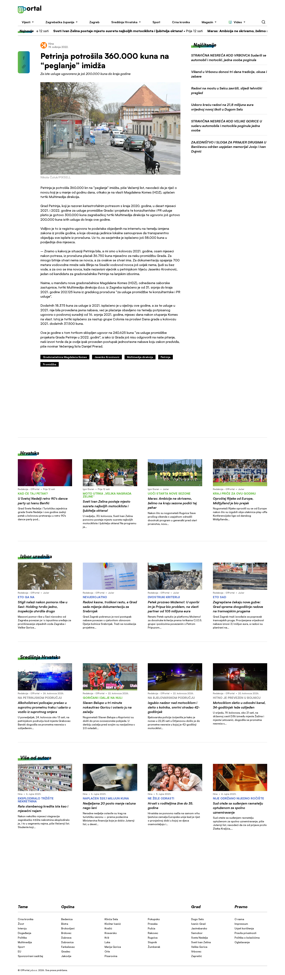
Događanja (24, 933)
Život (21, 923)
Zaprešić (196, 956)
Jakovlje (66, 956)
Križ (107, 937)
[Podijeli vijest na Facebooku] (24, 58)
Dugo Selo (197, 919)
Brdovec (66, 933)
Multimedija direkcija (140, 357)
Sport (156, 22)
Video (238, 22)
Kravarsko (111, 933)
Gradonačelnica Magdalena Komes (65, 357)
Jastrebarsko (199, 928)
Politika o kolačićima (247, 937)
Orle (107, 951)
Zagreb (94, 22)
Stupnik (152, 942)
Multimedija (25, 942)
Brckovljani (68, 928)
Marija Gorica (113, 946)
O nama (239, 919)
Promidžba (49, 364)
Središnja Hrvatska (124, 22)
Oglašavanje (242, 942)
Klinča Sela (111, 919)
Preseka (153, 923)
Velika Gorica (199, 946)
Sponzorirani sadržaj (30, 956)
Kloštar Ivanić (113, 923)
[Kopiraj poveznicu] (24, 66)
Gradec (65, 951)
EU (19, 951)
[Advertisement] (159, 9)
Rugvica (153, 937)
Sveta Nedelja (199, 937)
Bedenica (67, 919)
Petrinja (165, 357)
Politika (22, 937)
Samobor (197, 933)
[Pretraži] (263, 22)
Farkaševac (68, 946)
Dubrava (66, 937)
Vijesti (26, 22)
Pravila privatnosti (245, 933)
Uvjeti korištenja (244, 928)
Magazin (207, 22)
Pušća (151, 928)
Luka (107, 942)
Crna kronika (181, 22)
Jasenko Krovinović (107, 357)
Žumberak (154, 946)
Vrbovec (196, 951)
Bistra (64, 923)
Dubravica (67, 942)
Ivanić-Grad (198, 923)
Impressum (241, 923)
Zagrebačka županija (60, 22)
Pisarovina (111, 956)
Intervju (22, 928)
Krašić (108, 928)
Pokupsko (154, 919)
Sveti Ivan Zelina (201, 942)
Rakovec (153, 933)
